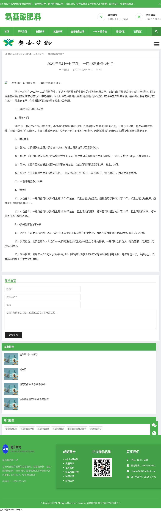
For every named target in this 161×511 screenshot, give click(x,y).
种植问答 (18, 54)
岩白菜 (23, 369)
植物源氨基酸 (11, 429)
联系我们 (137, 31)
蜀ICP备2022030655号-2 (109, 503)
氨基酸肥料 (92, 503)
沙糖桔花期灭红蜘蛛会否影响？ (35, 399)
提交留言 (13, 335)
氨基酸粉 (40, 31)
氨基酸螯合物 (77, 31)
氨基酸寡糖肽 (58, 429)
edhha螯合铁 (100, 31)
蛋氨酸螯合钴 (95, 429)
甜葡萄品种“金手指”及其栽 (32, 384)
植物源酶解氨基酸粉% (77, 429)
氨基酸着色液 (43, 429)
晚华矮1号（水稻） (29, 354)
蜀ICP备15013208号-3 (11, 509)
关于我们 (22, 31)
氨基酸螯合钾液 (27, 429)
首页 (7, 31)
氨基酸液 (57, 31)
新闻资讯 (120, 31)
